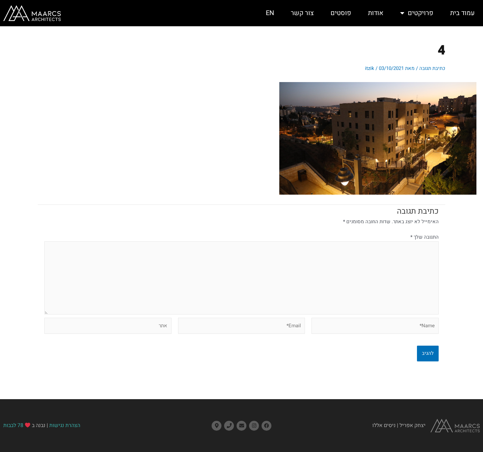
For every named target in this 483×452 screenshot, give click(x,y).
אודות (375, 13)
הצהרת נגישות (64, 425)
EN (270, 13)
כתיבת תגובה (432, 68)
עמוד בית (462, 13)
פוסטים (341, 13)
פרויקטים (420, 13)
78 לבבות (13, 425)
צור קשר (302, 13)
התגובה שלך (424, 237)
